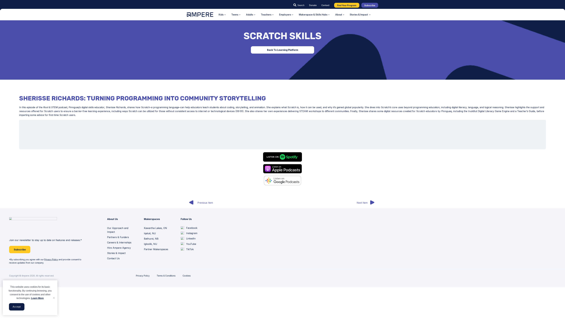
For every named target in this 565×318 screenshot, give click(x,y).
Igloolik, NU (150, 243)
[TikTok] (187, 249)
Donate (313, 5)
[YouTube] (188, 244)
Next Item (362, 202)
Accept (17, 306)
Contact (325, 5)
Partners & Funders (118, 237)
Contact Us (113, 258)
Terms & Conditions (166, 275)
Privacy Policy (51, 259)
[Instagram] (189, 233)
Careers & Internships (119, 242)
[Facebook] (189, 228)
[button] (298, 5)
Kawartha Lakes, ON (155, 228)
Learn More (37, 298)
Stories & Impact (116, 253)
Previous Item (205, 202)
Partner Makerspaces (156, 249)
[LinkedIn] (188, 239)
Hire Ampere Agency (119, 247)
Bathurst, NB (151, 238)
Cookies (187, 275)
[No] (53, 297)
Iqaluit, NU (150, 233)
